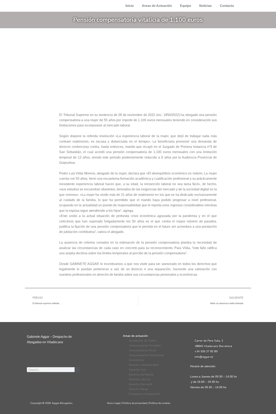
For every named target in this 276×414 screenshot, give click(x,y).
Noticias (205, 5)
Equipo (185, 5)
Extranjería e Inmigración (144, 394)
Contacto (227, 5)
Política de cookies (159, 403)
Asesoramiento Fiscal (142, 350)
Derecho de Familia (141, 374)
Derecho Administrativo (144, 365)
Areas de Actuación (157, 5)
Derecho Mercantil (141, 384)
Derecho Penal (138, 389)
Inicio (129, 5)
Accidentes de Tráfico (143, 341)
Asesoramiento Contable (145, 345)
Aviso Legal (114, 403)
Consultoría (136, 360)
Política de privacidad (134, 403)
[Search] (77, 369)
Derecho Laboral (139, 379)
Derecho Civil (137, 370)
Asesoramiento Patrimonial (146, 355)
